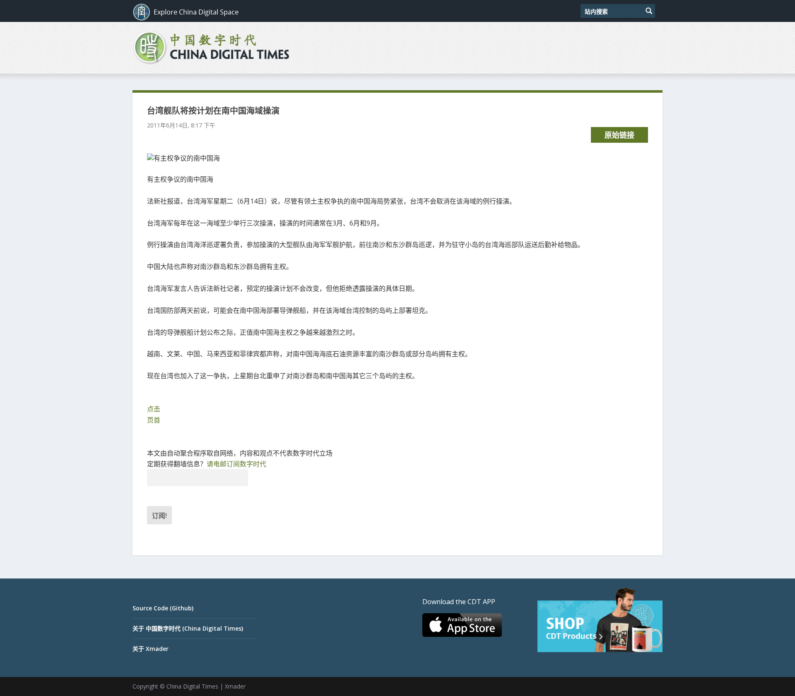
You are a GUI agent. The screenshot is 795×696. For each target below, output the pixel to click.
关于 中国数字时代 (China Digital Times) (187, 628)
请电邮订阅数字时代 (236, 463)
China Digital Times (192, 686)
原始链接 (619, 135)
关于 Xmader (150, 649)
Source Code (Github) (162, 608)
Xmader (235, 686)
